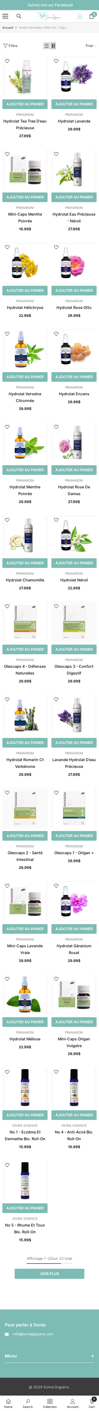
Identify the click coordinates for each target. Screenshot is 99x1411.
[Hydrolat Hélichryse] (25, 262)
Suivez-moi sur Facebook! (50, 5)
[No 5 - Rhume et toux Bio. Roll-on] (25, 1180)
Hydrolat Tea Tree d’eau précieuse (25, 124)
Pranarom (25, 114)
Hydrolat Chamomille (25, 580)
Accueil (7, 27)
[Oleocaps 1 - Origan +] (74, 808)
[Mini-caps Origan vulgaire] (74, 994)
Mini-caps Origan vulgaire (74, 1042)
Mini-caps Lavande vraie (25, 949)
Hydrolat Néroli (74, 580)
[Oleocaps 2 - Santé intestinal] (25, 808)
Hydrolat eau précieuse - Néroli (74, 217)
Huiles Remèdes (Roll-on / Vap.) (43, 27)
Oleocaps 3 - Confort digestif (74, 669)
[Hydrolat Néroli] (74, 535)
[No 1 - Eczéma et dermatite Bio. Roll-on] (25, 1087)
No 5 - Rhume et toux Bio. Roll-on (25, 1228)
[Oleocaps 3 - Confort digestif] (74, 621)
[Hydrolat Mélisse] (25, 994)
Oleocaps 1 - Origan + (74, 852)
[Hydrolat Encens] (74, 349)
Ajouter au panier (25, 104)
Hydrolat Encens (74, 393)
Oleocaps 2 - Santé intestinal (25, 856)
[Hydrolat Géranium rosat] (74, 901)
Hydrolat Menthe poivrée (25, 490)
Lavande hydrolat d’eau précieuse (74, 763)
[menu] (5, 16)
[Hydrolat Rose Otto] (74, 262)
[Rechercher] (19, 16)
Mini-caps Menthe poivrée (25, 217)
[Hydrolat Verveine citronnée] (25, 349)
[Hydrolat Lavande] (74, 76)
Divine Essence (25, 1125)
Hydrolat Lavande (74, 121)
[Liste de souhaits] (7, 61)
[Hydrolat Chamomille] (25, 535)
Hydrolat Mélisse (25, 1038)
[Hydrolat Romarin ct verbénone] (25, 715)
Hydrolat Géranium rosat (74, 949)
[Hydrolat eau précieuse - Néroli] (74, 169)
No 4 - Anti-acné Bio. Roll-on (74, 1135)
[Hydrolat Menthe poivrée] (25, 442)
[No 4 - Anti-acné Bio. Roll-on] (74, 1087)
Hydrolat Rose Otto (74, 307)
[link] (27, 1403)
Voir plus (49, 1273)
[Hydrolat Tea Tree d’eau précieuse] (25, 76)
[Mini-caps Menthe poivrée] (25, 169)
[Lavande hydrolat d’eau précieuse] (74, 715)
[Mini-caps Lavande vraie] (25, 901)
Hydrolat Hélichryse (25, 307)
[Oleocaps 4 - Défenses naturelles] (25, 621)
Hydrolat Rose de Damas (74, 490)
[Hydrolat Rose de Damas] (74, 442)
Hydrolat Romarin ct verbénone (25, 763)
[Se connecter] (80, 16)
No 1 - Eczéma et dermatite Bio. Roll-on (25, 1135)
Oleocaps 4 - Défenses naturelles (25, 669)
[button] (46, 46)
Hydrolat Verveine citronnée (25, 397)
